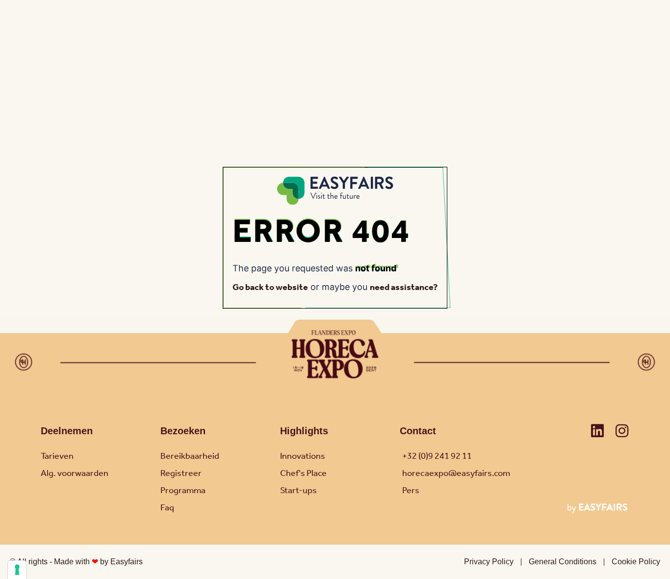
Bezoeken (183, 430)
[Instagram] (622, 430)
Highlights (304, 430)
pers (357, 32)
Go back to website (270, 287)
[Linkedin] (597, 430)
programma (470, 84)
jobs (511, 32)
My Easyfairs (593, 32)
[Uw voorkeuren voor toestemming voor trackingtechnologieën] (17, 569)
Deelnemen (67, 430)
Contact (545, 32)
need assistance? (404, 287)
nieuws (387, 32)
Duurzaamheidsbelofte (451, 32)
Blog (331, 32)
